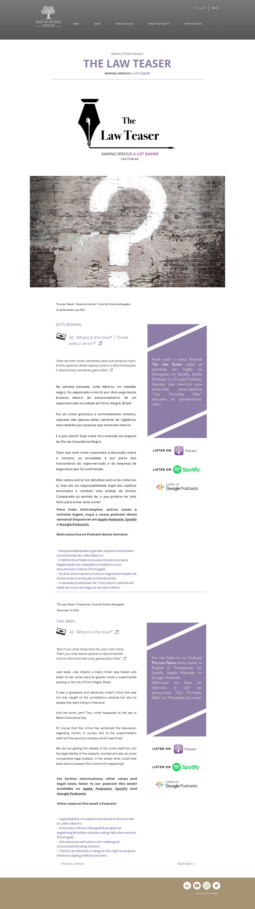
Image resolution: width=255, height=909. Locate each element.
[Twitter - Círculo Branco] (216, 885)
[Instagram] (207, 885)
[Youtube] (197, 885)
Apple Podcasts (111, 519)
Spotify (131, 519)
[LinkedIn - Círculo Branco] (187, 885)
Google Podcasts (74, 524)
